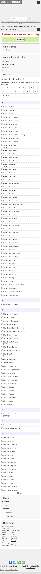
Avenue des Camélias (10, 197)
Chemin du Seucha (9, 359)
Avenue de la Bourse (10, 124)
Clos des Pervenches (10, 376)
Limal (6, 505)
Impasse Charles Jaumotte (12, 425)
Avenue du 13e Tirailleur (11, 246)
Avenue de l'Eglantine (10, 117)
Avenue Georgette (9, 281)
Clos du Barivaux (9, 387)
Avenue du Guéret (9, 274)
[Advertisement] (20, 11)
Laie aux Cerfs (8, 441)
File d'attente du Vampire (11, 414)
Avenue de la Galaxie (10, 142)
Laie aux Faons (8, 459)
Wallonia (9, 26)
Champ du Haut (8, 317)
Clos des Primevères (10, 380)
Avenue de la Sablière (10, 157)
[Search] (29, 18)
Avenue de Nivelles (9, 169)
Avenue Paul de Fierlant (11, 292)
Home (2, 26)
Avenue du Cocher (9, 260)
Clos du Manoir (8, 390)
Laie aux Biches (8, 438)
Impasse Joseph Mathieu (12, 428)
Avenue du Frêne (9, 271)
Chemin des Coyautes (10, 347)
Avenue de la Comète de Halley (14, 135)
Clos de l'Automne (9, 366)
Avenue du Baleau (9, 250)
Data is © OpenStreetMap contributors (30, 567)
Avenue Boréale (8, 110)
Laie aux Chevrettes (10, 445)
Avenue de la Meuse (10, 150)
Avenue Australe (8, 107)
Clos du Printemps (9, 397)
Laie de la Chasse (9, 469)
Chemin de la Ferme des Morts (14, 331)
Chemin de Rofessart (10, 342)
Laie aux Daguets (9, 452)
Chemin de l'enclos (9, 324)
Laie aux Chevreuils (10, 448)
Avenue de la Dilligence (11, 138)
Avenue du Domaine (10, 264)
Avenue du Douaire (10, 267)
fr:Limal (13, 541)
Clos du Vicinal (8, 401)
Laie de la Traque (9, 472)
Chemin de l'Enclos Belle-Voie (13, 328)
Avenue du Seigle (9, 278)
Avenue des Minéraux (10, 218)
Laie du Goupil (8, 476)
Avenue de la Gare (9, 145)
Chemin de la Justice (10, 335)
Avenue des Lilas (9, 215)
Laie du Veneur (8, 483)
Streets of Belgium (12, 566)
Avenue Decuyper (9, 176)
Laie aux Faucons (9, 462)
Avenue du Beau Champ (11, 253)
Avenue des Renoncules (11, 236)
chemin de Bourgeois (10, 321)
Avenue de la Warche (10, 161)
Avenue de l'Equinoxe (10, 121)
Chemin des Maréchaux (11, 350)
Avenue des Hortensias (11, 208)
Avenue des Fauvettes (11, 201)
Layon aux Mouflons (10, 486)
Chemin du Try (8, 362)
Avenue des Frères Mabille (12, 204)
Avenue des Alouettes (10, 180)
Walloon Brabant (19, 26)
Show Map (20, 39)
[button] (10, 562)
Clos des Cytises (9, 373)
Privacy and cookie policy (9, 570)
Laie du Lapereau (9, 479)
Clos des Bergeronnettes (11, 369)
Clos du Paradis (8, 394)
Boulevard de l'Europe (10, 304)
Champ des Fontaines (10, 314)
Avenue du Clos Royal (10, 257)
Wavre (29, 26)
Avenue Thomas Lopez (11, 295)
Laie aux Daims (8, 455)
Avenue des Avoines (10, 187)
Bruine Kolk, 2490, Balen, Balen (10, 22)
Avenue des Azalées (10, 190)
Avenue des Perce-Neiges (12, 225)
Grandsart (5, 61)
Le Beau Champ (8, 64)
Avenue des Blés (9, 194)
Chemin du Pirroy (9, 354)
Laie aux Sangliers (9, 465)
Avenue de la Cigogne (10, 131)
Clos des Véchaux (9, 383)
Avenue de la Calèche (10, 128)
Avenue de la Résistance (11, 154)
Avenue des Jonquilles (11, 211)
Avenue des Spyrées (10, 239)
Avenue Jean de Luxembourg (13, 285)
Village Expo (6, 74)
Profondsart (6, 71)
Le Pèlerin (5, 67)
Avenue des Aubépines (11, 183)
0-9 (7, 96)
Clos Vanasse (8, 404)
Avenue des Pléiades (10, 229)
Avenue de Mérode (9, 164)
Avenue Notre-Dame (10, 288)
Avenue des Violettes (10, 243)
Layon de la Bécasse (10, 490)
